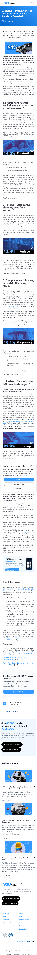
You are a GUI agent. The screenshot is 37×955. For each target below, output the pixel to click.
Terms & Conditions (16, 951)
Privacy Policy (27, 951)
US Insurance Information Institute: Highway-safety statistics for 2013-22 (18, 653)
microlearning (21, 532)
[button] (31, 3)
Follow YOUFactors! (18, 692)
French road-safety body (11, 306)
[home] (10, 3)
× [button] (33, 465)
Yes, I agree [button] (19, 479)
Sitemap (8, 951)
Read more (26, 475)
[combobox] (31, 466)
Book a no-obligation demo (16, 638)
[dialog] (18, 477)
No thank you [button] (19, 484)
